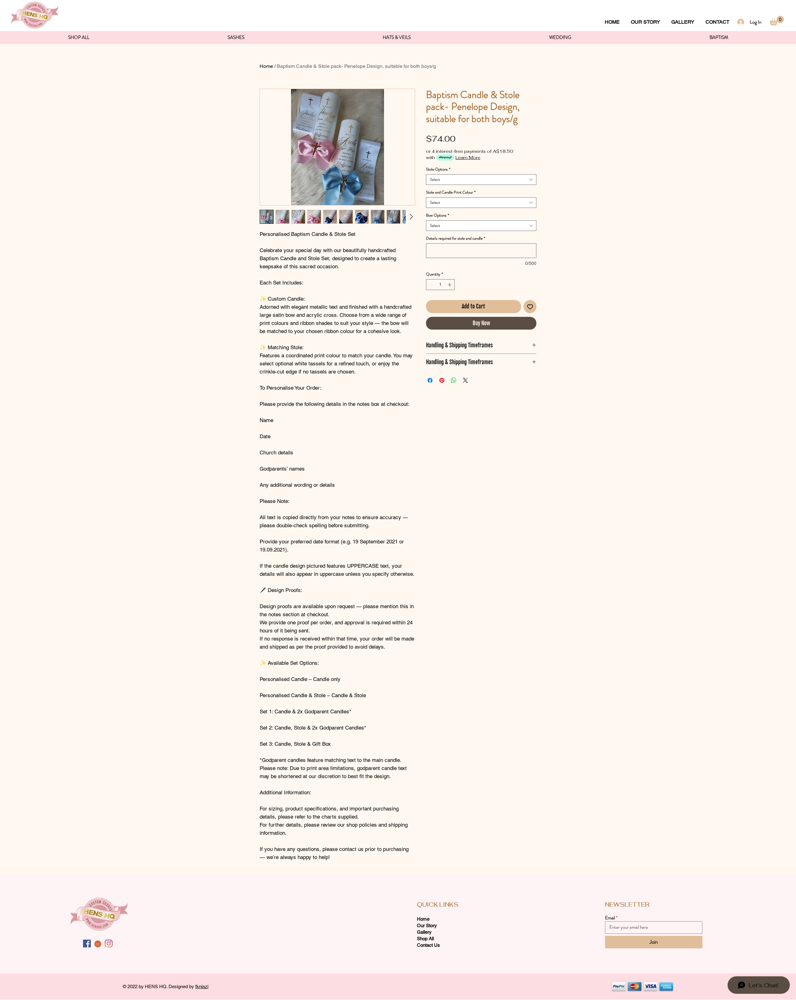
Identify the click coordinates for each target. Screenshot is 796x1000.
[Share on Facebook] (430, 380)
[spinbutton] (440, 284)
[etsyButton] (98, 943)
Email (610, 918)
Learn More (468, 157)
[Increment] (450, 284)
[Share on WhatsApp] (453, 380)
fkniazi (201, 986)
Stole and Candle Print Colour (450, 192)
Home (266, 66)
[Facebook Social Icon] (87, 943)
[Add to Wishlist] (530, 306)
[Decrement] (430, 284)
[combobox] (481, 179)
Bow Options (437, 215)
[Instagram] (109, 943)
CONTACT (717, 22)
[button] (777, 21)
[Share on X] (465, 380)
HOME (612, 22)
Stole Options (438, 169)
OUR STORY (645, 22)
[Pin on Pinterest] (442, 380)
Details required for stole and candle (455, 238)
